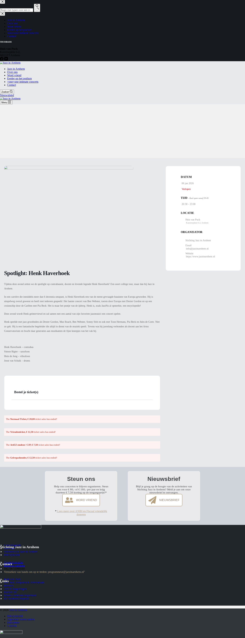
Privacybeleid (11, 554)
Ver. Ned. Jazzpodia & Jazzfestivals (24, 582)
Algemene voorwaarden (20, 619)
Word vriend (14, 75)
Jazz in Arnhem (16, 68)
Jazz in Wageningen (15, 588)
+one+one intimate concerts (22, 81)
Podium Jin (10, 592)
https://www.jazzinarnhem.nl (200, 256)
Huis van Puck (12, 579)
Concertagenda (12, 545)
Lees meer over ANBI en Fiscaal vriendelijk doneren (81, 513)
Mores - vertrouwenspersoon (20, 595)
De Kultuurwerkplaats (16, 598)
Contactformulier (13, 562)
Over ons (12, 72)
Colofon (12, 625)
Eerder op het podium (19, 78)
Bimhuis (8, 585)
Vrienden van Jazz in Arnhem (20, 551)
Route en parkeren (14, 565)
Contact (11, 84)
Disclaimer (13, 622)
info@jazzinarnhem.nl (197, 248)
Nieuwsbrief (7, 95)
